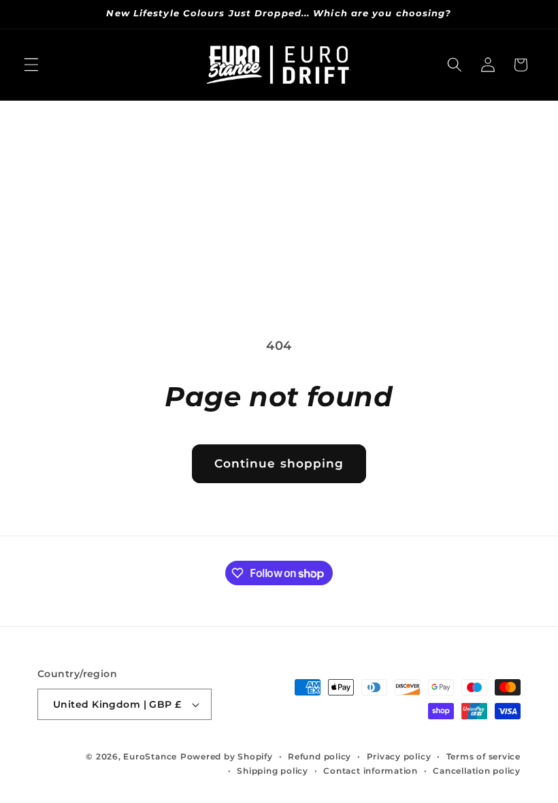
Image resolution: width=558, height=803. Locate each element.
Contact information (370, 771)
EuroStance (150, 756)
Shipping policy (272, 771)
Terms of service (483, 756)
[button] (31, 64)
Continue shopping (279, 463)
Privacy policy (399, 756)
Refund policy (319, 756)
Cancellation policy (477, 771)
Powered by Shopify (226, 756)
